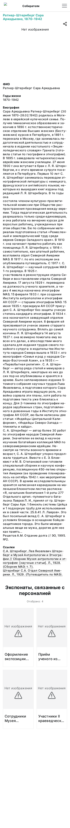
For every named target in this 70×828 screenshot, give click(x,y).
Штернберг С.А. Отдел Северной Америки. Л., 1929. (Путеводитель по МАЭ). (33, 572)
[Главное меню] (64, 6)
